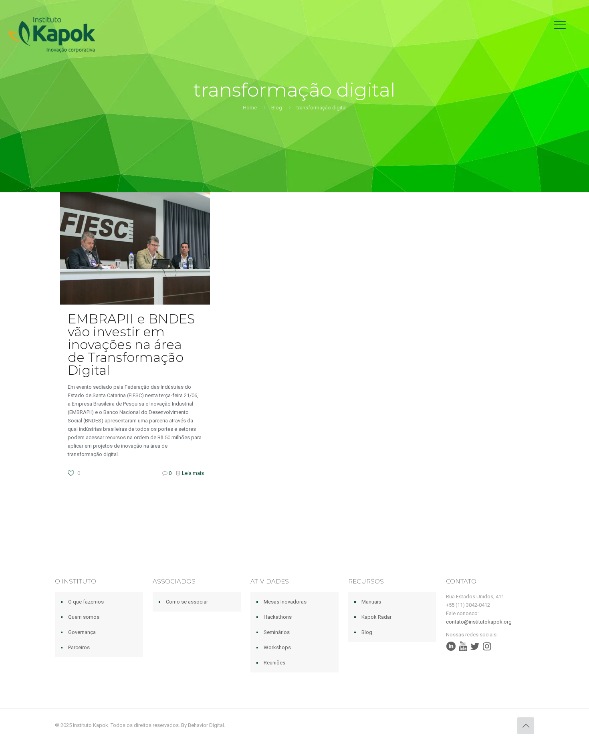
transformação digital (322, 108)
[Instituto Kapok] (51, 34)
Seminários (277, 632)
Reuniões (274, 663)
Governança (82, 632)
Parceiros (79, 647)
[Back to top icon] (525, 725)
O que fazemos (86, 602)
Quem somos (83, 617)
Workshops (277, 647)
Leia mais (193, 473)
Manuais (371, 602)
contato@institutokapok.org (479, 622)
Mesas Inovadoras (285, 602)
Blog (276, 108)
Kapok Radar (376, 617)
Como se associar (187, 602)
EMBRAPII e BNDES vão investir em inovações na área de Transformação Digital (131, 344)
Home (250, 108)
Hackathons (278, 617)
